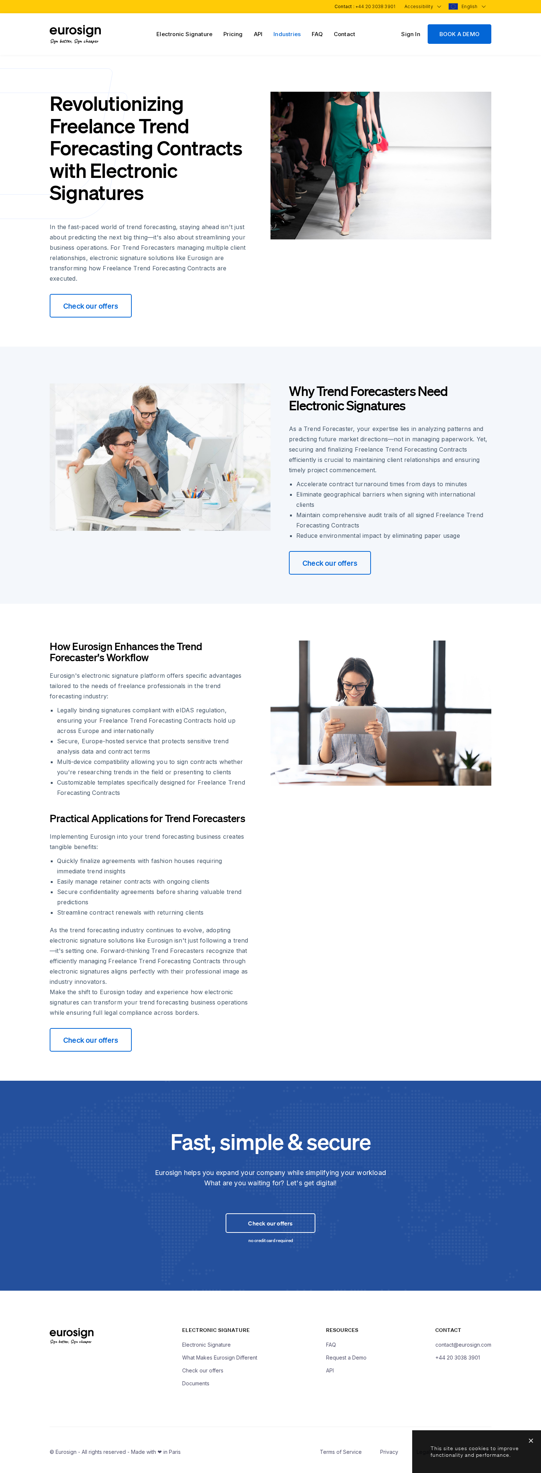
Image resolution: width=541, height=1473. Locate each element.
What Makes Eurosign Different (219, 1357)
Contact (344, 34)
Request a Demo (346, 1357)
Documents (195, 1383)
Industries (287, 34)
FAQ (317, 34)
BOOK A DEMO (459, 34)
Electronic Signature (184, 34)
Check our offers (90, 305)
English (470, 6)
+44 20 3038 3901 (375, 6)
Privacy (389, 1452)
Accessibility (419, 6)
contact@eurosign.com (463, 1345)
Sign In (410, 34)
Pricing (233, 34)
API (258, 34)
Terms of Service (341, 1452)
